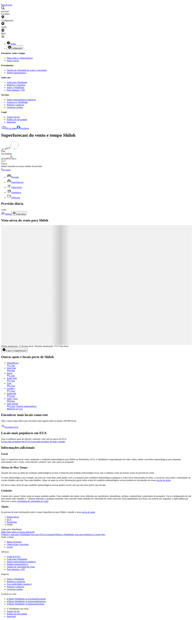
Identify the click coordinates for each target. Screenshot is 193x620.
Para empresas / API (16, 90)
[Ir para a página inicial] (1, 2)
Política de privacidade (17, 119)
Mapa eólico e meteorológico (20, 58)
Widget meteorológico (16, 73)
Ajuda (13, 44)
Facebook (24, 128)
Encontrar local (11, 427)
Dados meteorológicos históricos (21, 99)
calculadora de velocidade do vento (32, 501)
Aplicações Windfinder (17, 82)
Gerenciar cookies (15, 107)
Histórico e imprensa (16, 85)
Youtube (40, 604)
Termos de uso (13, 117)
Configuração (16, 48)
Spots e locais (13, 60)
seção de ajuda (88, 512)
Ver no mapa (11, 128)
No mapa (6, 170)
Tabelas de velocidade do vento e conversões (27, 70)
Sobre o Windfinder (15, 87)
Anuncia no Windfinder (17, 102)
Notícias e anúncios (15, 105)
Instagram (41, 601)
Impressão (11, 122)
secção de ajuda (164, 480)
